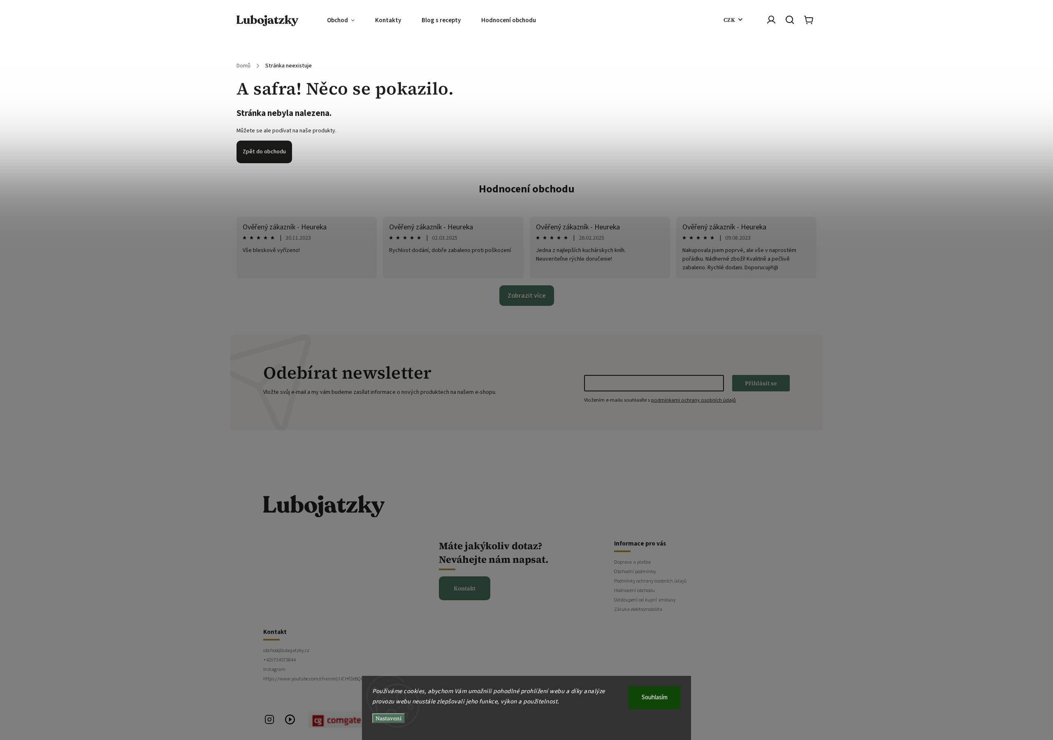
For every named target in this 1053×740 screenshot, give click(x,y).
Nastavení (388, 718)
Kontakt (464, 588)
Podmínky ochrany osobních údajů (650, 581)
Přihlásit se (761, 383)
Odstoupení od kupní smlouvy (644, 600)
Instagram (274, 669)
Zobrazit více (527, 295)
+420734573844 (279, 660)
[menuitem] (346, 20)
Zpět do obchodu (264, 152)
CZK (729, 19)
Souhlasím (655, 697)
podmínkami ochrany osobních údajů (693, 400)
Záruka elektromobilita (638, 609)
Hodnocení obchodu (527, 189)
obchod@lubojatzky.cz (286, 650)
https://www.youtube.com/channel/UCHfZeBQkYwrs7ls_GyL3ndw (331, 678)
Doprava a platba (632, 562)
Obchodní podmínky (635, 571)
